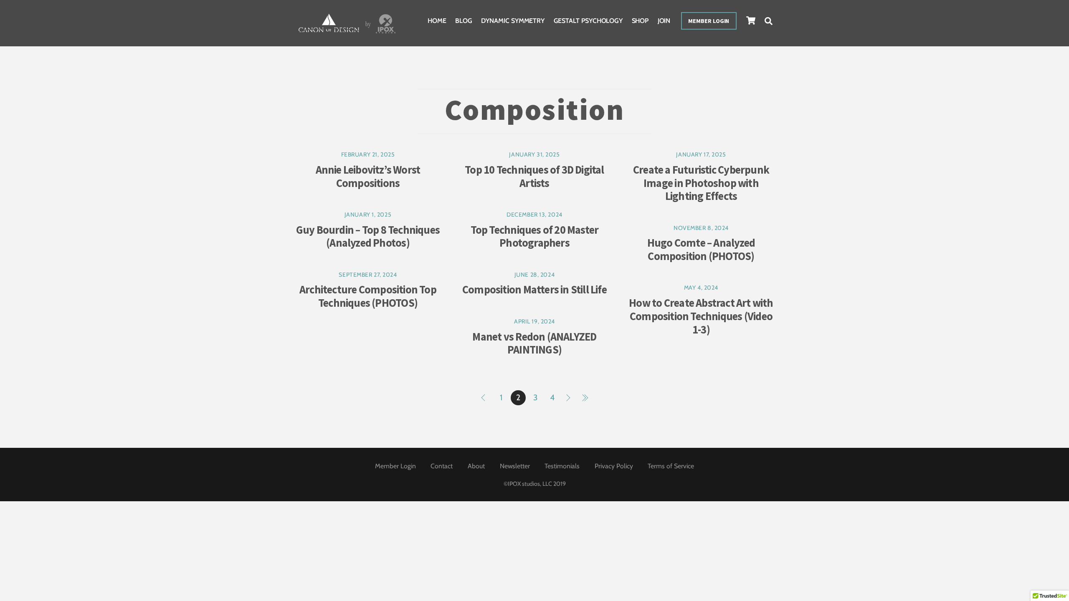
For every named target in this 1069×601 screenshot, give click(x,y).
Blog (463, 21)
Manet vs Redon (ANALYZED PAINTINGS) (534, 343)
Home (437, 21)
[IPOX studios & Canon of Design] (347, 34)
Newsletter (515, 466)
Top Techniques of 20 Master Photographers (535, 236)
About (476, 466)
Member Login (708, 21)
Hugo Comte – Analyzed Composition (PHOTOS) (701, 249)
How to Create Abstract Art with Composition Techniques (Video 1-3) (701, 316)
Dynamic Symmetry (513, 21)
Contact (442, 466)
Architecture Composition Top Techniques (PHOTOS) (367, 296)
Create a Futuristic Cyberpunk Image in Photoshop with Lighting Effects (701, 183)
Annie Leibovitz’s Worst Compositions (368, 176)
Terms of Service (671, 466)
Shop (640, 21)
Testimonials (562, 466)
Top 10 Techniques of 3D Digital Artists (534, 176)
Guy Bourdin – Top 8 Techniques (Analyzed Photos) (368, 236)
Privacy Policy (614, 466)
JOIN (664, 21)
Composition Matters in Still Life (534, 289)
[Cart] (750, 20)
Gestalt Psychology (588, 21)
